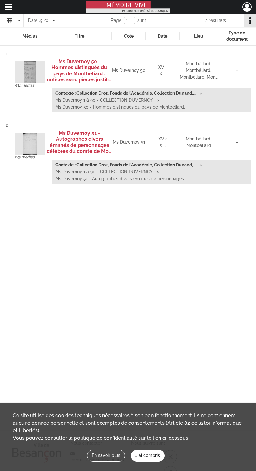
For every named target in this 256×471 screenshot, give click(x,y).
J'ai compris (147, 455)
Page (116, 20)
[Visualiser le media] (30, 72)
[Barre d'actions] (250, 20)
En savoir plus (106, 455)
